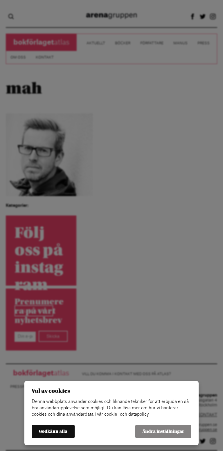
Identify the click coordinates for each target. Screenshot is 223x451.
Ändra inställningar (163, 431)
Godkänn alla (53, 431)
